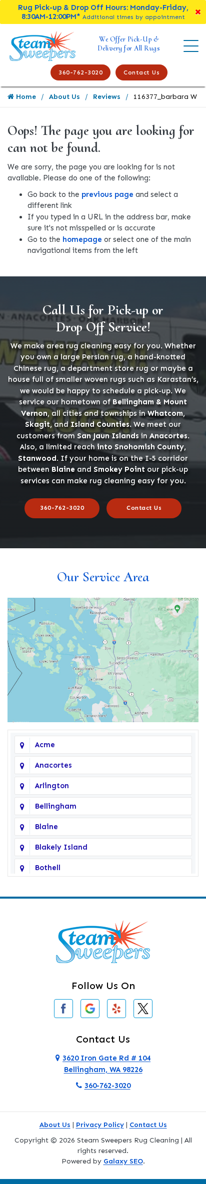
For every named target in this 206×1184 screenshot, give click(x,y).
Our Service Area (103, 576)
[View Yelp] (116, 1008)
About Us (64, 96)
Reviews (106, 96)
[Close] (198, 11)
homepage (82, 239)
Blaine (46, 826)
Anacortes (53, 765)
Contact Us (142, 72)
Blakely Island (61, 847)
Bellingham (55, 806)
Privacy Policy (100, 1125)
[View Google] (90, 1008)
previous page (108, 194)
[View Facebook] (63, 1008)
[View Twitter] (143, 1008)
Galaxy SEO (123, 1161)
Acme (45, 744)
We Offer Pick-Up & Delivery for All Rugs (129, 43)
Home (25, 96)
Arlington (52, 785)
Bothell (47, 867)
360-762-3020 (80, 72)
